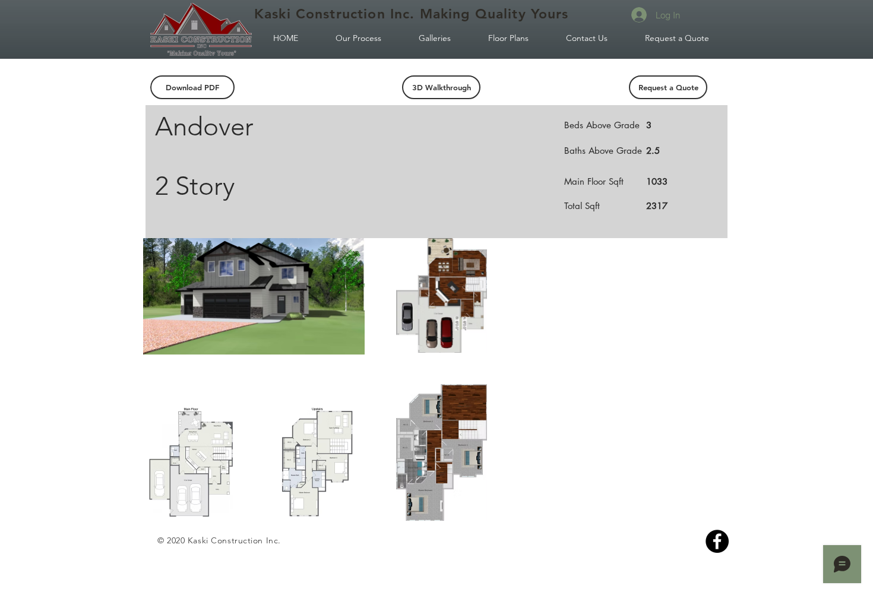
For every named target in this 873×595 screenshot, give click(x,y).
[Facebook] (717, 541)
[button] (441, 87)
